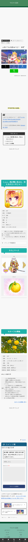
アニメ (20, 532)
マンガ (7, 532)
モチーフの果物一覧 (20, 402)
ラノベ (20, 537)
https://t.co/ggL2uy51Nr (14, 119)
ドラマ (7, 534)
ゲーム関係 (7, 537)
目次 (11, 133)
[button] (25, 327)
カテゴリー (7, 530)
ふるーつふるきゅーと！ (17, 40)
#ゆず (5, 119)
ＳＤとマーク (9, 141)
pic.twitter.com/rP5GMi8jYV (10, 121)
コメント (6, 465)
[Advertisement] (14, 24)
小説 (21, 534)
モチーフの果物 (6, 42)
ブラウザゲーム (6, 40)
